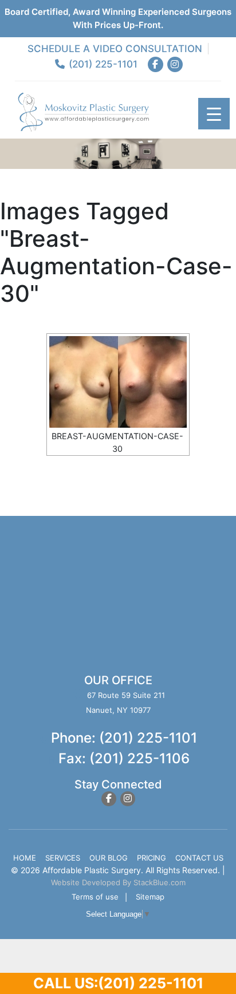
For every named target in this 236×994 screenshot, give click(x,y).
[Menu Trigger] (214, 113)
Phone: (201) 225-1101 (124, 737)
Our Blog (108, 857)
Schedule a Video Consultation (114, 48)
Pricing (151, 857)
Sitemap (150, 896)
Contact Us (199, 857)
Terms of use (95, 896)
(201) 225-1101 (101, 64)
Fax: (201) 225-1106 (124, 758)
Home (24, 857)
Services (62, 857)
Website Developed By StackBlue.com (118, 882)
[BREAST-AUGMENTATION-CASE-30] (118, 382)
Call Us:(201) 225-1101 (118, 983)
